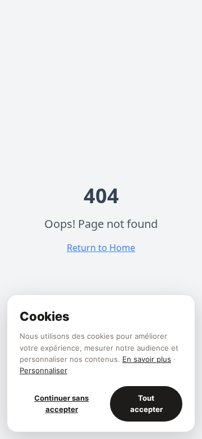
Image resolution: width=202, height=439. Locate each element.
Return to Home (101, 247)
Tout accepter (146, 403)
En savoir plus (146, 359)
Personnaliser (43, 370)
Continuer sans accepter (61, 403)
